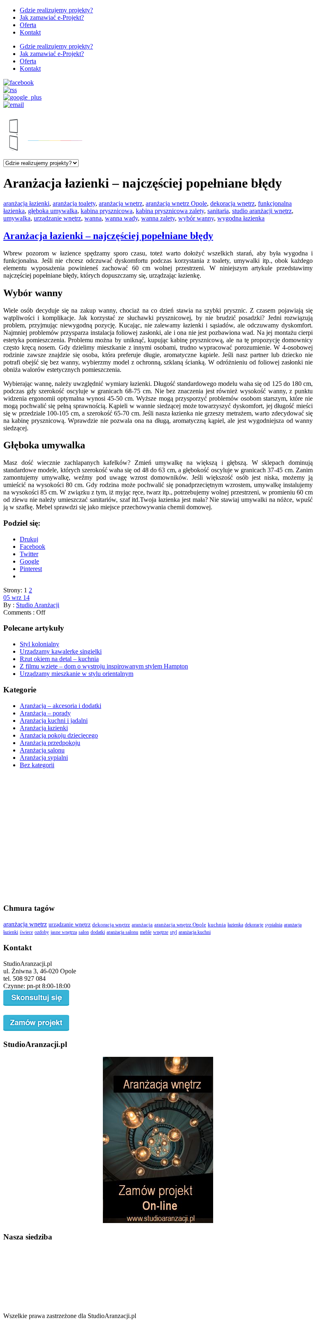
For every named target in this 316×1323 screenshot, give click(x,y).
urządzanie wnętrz (57, 218)
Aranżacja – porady (45, 713)
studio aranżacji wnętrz (262, 210)
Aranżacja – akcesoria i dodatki (60, 705)
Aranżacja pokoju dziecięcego (59, 735)
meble (145, 932)
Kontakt (30, 32)
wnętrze (160, 932)
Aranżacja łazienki (44, 727)
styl (173, 932)
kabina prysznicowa (106, 210)
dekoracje (254, 925)
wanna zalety (158, 218)
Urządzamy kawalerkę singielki (61, 651)
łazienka (235, 925)
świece (26, 932)
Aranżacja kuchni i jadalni (54, 720)
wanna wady (121, 218)
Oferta (28, 24)
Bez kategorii (37, 764)
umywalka (16, 218)
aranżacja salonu (122, 932)
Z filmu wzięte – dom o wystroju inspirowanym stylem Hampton (104, 666)
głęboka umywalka (52, 210)
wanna (93, 218)
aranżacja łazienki (26, 203)
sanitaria (218, 210)
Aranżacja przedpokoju (50, 742)
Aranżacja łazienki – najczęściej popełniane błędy (108, 235)
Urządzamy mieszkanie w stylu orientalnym (76, 673)
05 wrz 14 (16, 597)
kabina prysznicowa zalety (170, 210)
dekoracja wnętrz (232, 203)
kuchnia (217, 925)
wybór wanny (196, 218)
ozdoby (42, 932)
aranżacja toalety (74, 203)
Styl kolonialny (39, 644)
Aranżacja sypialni (44, 757)
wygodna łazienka (241, 218)
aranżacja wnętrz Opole (176, 203)
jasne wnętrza (64, 932)
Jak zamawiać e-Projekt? (52, 17)
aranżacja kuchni (195, 932)
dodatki (98, 932)
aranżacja (142, 925)
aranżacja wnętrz (120, 203)
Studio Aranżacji (37, 604)
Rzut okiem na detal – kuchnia (59, 658)
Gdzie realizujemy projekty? (56, 10)
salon (84, 932)
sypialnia (273, 925)
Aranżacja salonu (42, 750)
